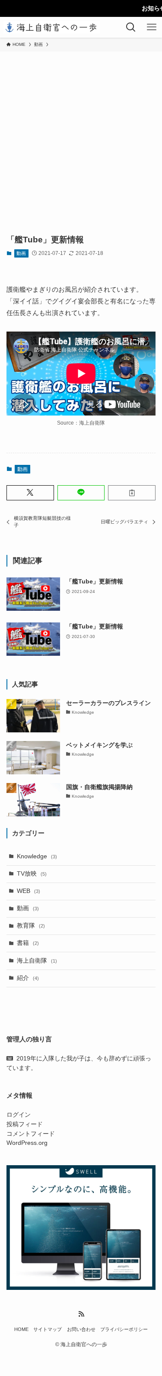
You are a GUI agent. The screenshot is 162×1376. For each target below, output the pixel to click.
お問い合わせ (81, 1329)
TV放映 (32, 873)
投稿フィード (24, 1124)
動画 (21, 253)
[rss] (81, 1314)
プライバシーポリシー (124, 1329)
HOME (21, 1329)
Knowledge (37, 856)
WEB (28, 891)
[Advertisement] (81, 137)
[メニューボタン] (151, 27)
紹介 (28, 978)
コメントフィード (30, 1134)
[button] (30, 492)
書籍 (28, 943)
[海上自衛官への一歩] (51, 27)
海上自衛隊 (37, 960)
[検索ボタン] (131, 27)
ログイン (18, 1115)
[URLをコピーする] (132, 492)
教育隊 (31, 925)
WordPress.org (27, 1143)
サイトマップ (47, 1329)
